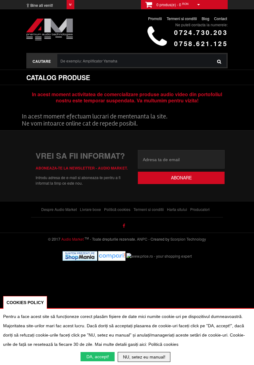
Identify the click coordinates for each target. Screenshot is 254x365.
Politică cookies (117, 209)
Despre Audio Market (59, 209)
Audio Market (72, 239)
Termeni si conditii (149, 209)
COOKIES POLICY (25, 302)
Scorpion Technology (188, 239)
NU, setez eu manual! (144, 356)
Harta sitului (177, 209)
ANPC (142, 239)
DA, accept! (97, 356)
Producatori (200, 209)
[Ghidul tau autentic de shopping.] (112, 255)
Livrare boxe (90, 209)
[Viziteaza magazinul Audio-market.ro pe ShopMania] (80, 255)
